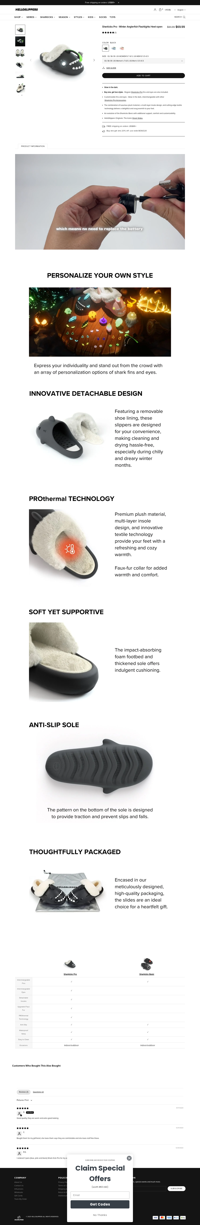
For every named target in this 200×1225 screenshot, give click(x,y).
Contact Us (18, 1186)
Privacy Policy (63, 1182)
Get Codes (100, 1204)
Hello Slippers (26, 9)
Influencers (18, 1189)
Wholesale (18, 1192)
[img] (23, 1108)
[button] (108, 33)
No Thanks (100, 1215)
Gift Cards (18, 1196)
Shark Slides (137, 118)
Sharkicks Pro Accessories (115, 100)
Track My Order (20, 1199)
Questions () (38, 1092)
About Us (18, 1182)
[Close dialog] (129, 1158)
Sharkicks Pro (136, 92)
